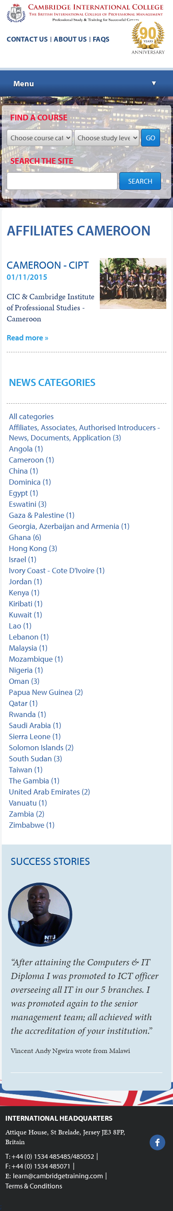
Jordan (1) (25, 581)
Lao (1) (20, 626)
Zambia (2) (26, 814)
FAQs (101, 39)
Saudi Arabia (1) (35, 725)
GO (150, 137)
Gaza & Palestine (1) (42, 515)
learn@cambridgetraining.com (58, 1175)
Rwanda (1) (27, 714)
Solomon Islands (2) (41, 747)
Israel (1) (22, 559)
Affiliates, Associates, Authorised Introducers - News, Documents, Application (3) (84, 432)
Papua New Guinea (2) (46, 692)
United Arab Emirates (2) (49, 792)
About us (70, 39)
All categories (31, 416)
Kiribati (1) (26, 603)
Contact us (27, 39)
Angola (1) (26, 449)
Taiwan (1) (26, 769)
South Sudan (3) (35, 758)
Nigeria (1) (26, 670)
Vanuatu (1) (28, 803)
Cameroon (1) (31, 460)
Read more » (27, 337)
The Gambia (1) (34, 780)
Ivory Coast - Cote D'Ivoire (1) (57, 570)
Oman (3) (24, 681)
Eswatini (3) (28, 504)
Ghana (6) (25, 537)
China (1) (23, 471)
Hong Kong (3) (33, 548)
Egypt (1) (23, 493)
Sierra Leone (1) (35, 736)
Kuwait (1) (25, 614)
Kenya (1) (24, 592)
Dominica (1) (30, 482)
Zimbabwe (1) (32, 825)
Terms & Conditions (33, 1185)
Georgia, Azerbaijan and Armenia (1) (69, 526)
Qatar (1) (23, 703)
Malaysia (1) (28, 648)
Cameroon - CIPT (48, 264)
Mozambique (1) (36, 659)
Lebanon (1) (29, 637)
